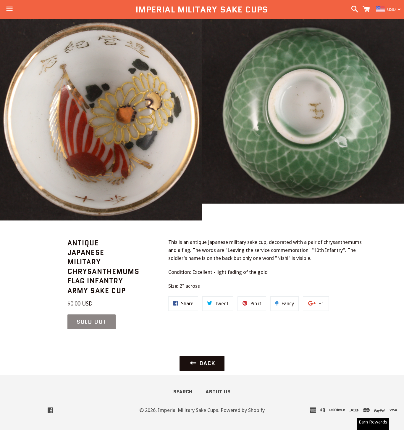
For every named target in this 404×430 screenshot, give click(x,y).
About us (218, 391)
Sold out (91, 322)
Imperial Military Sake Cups (202, 9)
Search (183, 391)
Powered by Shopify (243, 410)
